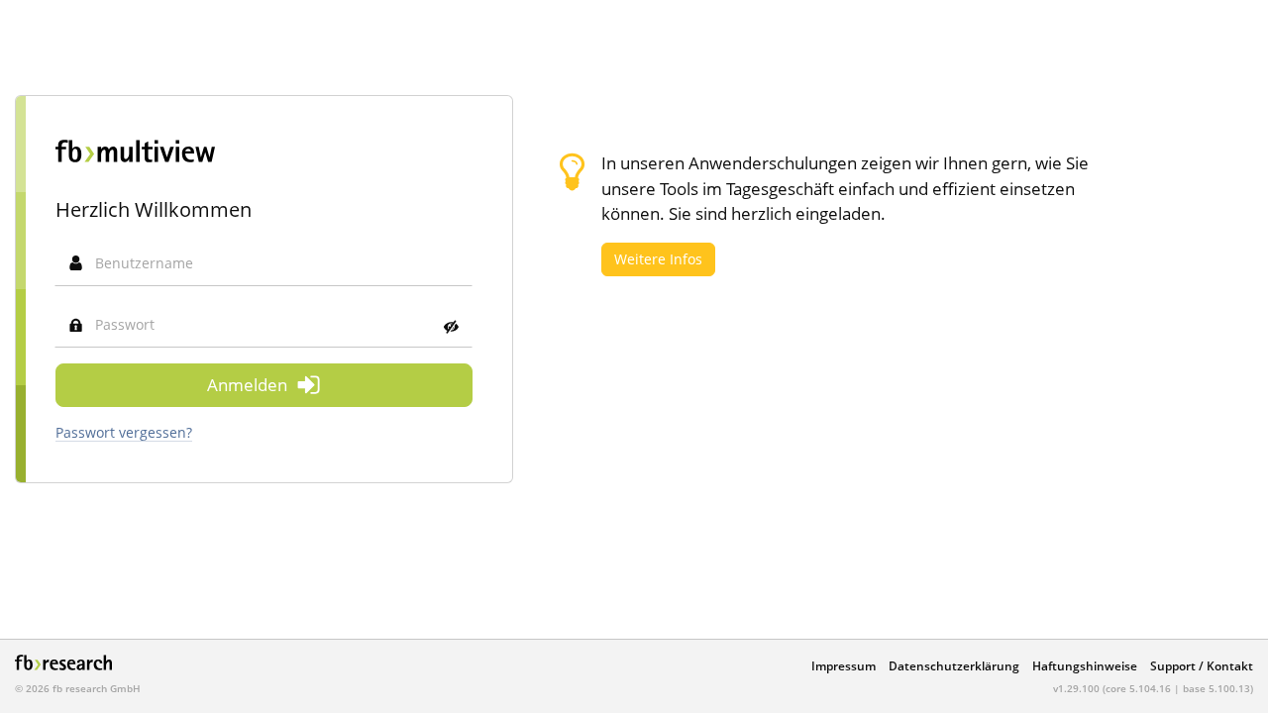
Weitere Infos (658, 259)
